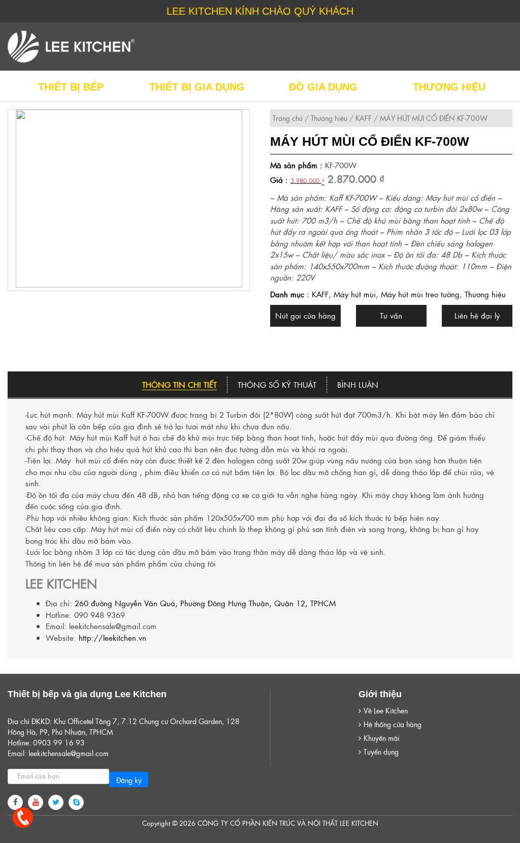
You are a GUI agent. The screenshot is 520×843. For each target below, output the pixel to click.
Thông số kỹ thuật (277, 384)
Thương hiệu (329, 118)
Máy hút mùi (355, 294)
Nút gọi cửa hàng (305, 315)
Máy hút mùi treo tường (420, 294)
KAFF (363, 118)
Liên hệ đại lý (477, 315)
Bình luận (357, 384)
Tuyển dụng (381, 751)
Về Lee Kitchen (386, 710)
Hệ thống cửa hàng (392, 724)
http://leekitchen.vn (112, 637)
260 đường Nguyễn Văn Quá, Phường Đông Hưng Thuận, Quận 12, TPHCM (205, 603)
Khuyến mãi (382, 738)
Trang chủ (288, 118)
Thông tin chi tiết (179, 384)
